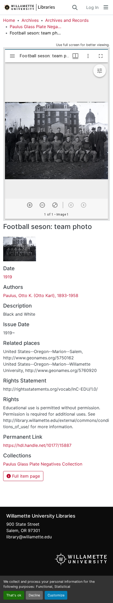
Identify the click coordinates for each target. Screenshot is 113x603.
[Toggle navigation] (106, 7)
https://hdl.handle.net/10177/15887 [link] (37, 445)
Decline (34, 595)
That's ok (13, 595)
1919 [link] (7, 276)
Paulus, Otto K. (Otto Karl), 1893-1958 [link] (40, 295)
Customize (56, 595)
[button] (37, 7)
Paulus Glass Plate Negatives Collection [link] (36, 26)
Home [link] (9, 20)
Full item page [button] (25, 476)
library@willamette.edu (29, 536)
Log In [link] (92, 7)
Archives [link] (30, 20)
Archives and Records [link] (67, 20)
